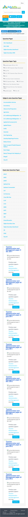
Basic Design (7, 150)
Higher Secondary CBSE (9, 53)
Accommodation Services (10, 102)
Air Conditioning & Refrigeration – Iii (12, 115)
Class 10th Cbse (7, 197)
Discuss (13, 16)
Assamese (6, 132)
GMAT (5, 213)
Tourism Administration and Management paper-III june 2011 (13, 346)
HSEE (5, 233)
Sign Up (19, 16)
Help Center (12, 512)
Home (5, 510)
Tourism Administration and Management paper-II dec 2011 (13, 249)
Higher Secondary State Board (11, 49)
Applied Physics (7, 125)
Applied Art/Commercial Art (10, 122)
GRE (5, 217)
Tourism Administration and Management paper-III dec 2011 (13, 281)
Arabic (5, 128)
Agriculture (6, 112)
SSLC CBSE (6, 46)
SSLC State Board (8, 43)
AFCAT (5, 174)
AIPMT (5, 180)
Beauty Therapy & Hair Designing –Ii (12, 153)
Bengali (5, 156)
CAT (5, 190)
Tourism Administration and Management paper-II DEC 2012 (13, 379)
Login (5, 19)
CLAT (5, 200)
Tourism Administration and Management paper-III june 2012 (13, 476)
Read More (15, 274)
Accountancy (7, 105)
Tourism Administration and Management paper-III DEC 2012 (13, 411)
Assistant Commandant (9, 187)
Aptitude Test (7, 184)
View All (5, 160)
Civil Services (7, 194)
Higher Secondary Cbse (9, 223)
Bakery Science (7, 141)
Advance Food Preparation (10, 109)
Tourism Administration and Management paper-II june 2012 (13, 444)
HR (4, 230)
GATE (5, 210)
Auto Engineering (8, 135)
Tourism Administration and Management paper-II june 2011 (13, 314)
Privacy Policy (13, 510)
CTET (5, 204)
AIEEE (5, 177)
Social (6, 16)
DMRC (5, 207)
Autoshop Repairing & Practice (11, 138)
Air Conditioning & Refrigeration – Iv (12, 118)
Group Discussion (8, 220)
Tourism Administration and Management (14, 268)
